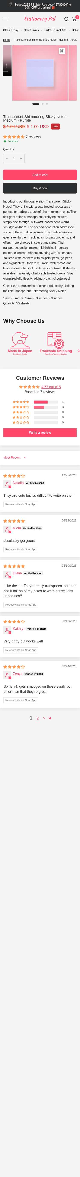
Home (6, 39)
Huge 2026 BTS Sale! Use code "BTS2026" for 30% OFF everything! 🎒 (43, 6)
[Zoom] (62, 51)
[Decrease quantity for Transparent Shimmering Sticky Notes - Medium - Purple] (6, 158)
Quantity (8, 149)
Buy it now (40, 188)
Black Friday (10, 30)
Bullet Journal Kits (55, 30)
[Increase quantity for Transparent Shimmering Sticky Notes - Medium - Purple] (20, 158)
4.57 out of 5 (51, 387)
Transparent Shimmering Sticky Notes (40, 291)
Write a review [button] (40, 432)
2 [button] (38, 718)
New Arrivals (31, 30)
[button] (14, 137)
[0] (73, 19)
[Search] (66, 19)
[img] (14, 476)
